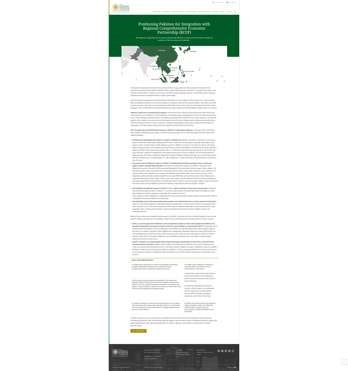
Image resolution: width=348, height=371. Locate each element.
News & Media (191, 11)
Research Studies (204, 11)
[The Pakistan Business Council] (120, 8)
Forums (215, 11)
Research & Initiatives (182, 352)
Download (139, 331)
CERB (222, 11)
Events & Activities (178, 11)
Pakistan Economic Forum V (205, 352)
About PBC (157, 11)
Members (166, 11)
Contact (229, 11)
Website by (230, 367)
